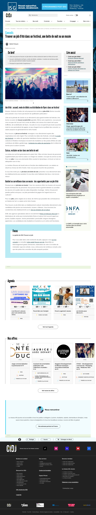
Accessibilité (56, 512)
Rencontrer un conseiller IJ (68, 476)
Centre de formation (45, 470)
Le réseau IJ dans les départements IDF (71, 474)
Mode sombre (69, 15)
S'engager (73, 21)
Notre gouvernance (21, 476)
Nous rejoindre (20, 485)
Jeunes (41, 461)
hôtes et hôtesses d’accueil (48, 214)
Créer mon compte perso (68, 461)
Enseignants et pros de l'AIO (45, 463)
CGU (61, 512)
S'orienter (47, 21)
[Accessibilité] (19, 439)
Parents (41, 466)
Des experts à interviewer (45, 481)
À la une (7, 21)
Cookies (72, 512)
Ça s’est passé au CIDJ (21, 484)
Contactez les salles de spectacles (39, 143)
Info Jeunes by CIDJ (22, 489)
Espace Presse (43, 475)
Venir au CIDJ (20, 463)
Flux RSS (29, 512)
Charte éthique (35, 512)
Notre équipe (19, 477)
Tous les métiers (20, 21)
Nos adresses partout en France (48, 426)
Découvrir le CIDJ (21, 470)
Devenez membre (67, 458)
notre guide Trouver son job (35, 242)
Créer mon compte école (68, 464)
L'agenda (18, 495)
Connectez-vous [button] (68, 488)
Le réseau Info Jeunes (68, 469)
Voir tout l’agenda (48, 327)
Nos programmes (20, 479)
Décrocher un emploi (22, 28)
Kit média (42, 483)
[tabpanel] (33, 84)
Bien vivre (86, 21)
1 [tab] (33, 103)
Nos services (42, 458)
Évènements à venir (44, 480)
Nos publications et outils (22, 480)
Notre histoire (20, 474)
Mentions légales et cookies (46, 512)
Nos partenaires (20, 482)
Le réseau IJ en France (67, 471)
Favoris (46, 439)
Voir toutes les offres (48, 390)
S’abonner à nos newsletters (70, 482)
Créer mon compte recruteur (69, 463)
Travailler (59, 21)
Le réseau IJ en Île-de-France (69, 473)
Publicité (24, 512)
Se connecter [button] (90, 15)
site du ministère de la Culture (40, 210)
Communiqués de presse (45, 478)
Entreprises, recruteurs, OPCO (46, 464)
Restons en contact (21, 458)
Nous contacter (20, 461)
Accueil (7, 28)
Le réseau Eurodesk (67, 477)
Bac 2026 (35, 21)
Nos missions (20, 473)
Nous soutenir (20, 464)
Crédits (18, 466)
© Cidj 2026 (66, 512)
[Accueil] (12, 15)
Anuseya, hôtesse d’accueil (76, 58)
